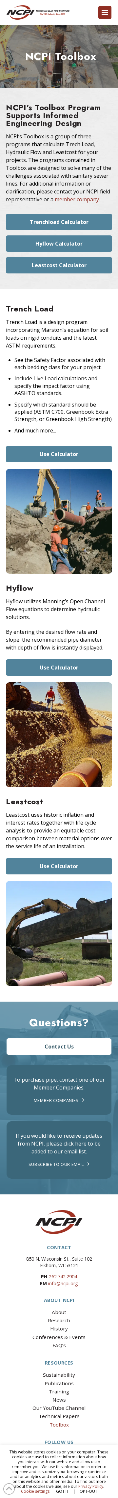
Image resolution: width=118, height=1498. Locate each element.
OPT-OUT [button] (88, 1491)
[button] (104, 12)
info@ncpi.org (63, 1283)
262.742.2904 (63, 1276)
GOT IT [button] (62, 1491)
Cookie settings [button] (35, 1491)
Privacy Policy (90, 1486)
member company (77, 199)
